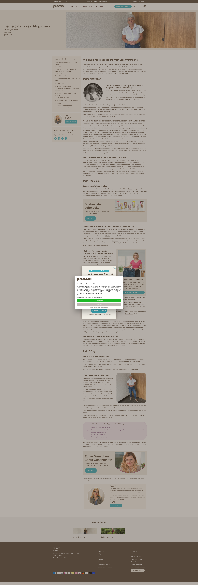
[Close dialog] (114, 268)
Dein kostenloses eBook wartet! (99, 271)
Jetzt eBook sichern (99, 311)
